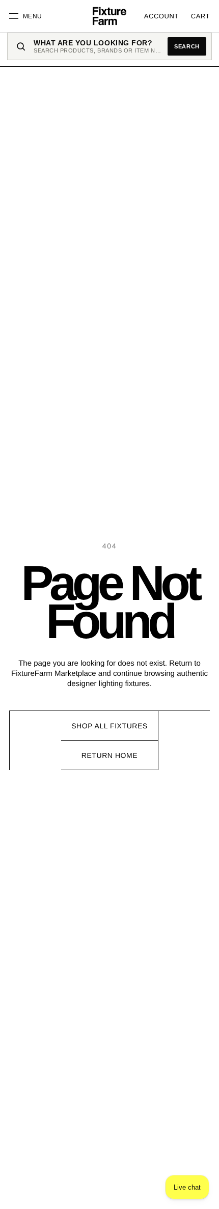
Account (161, 16)
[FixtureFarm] (109, 16)
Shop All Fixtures (109, 726)
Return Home (109, 755)
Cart (200, 16)
